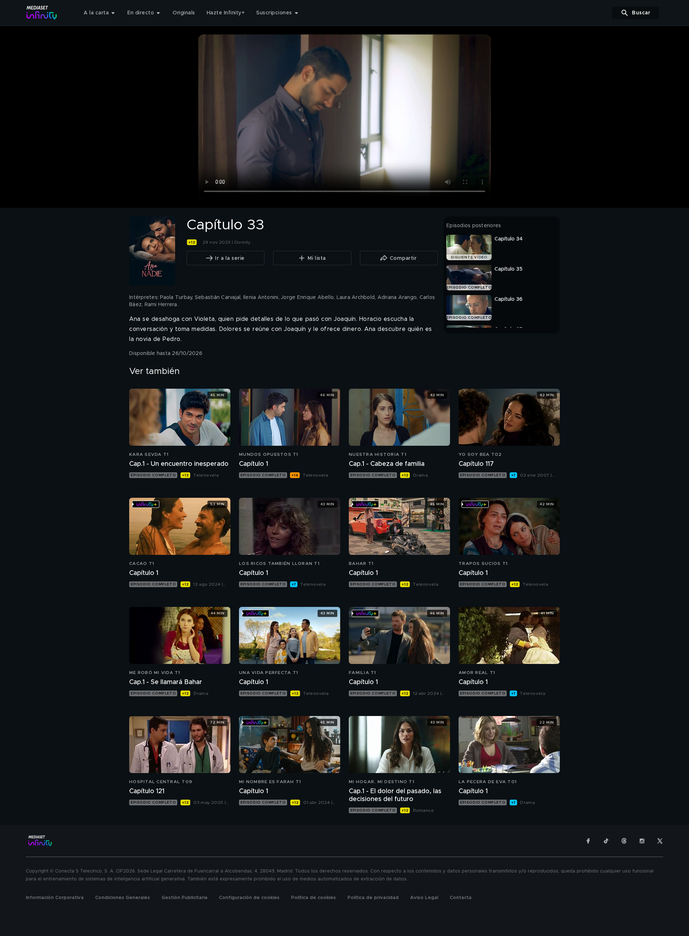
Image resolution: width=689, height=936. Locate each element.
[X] (660, 841)
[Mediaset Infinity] (42, 12)
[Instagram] (642, 841)
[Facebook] (588, 841)
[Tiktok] (606, 841)
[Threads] (624, 841)
